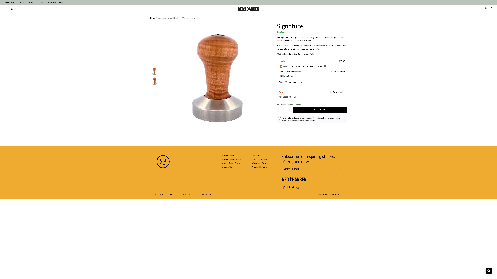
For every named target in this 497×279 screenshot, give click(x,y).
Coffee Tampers (10, 2)
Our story (256, 155)
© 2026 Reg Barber (164, 194)
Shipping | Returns (259, 167)
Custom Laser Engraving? (290, 71)
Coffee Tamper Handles (232, 159)
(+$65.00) (288, 97)
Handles (22, 2)
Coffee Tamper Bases (231, 163)
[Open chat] (489, 271)
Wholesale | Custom (260, 163)
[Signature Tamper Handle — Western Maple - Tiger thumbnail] (154, 71)
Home (152, 18)
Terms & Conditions (204, 194)
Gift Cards (52, 2)
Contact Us (227, 167)
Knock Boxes (40, 2)
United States (327, 194)
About (61, 2)
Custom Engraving (259, 159)
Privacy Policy (183, 194)
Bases (31, 2)
